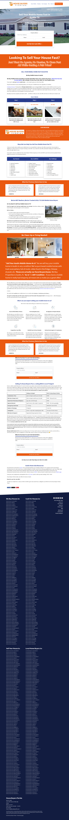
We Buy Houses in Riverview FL (11, 543)
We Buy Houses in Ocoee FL (10, 612)
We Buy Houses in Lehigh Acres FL (11, 522)
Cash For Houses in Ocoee (30, 612)
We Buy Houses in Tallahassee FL (11, 511)
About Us (52, 4)
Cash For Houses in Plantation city (31, 540)
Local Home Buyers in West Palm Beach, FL (32, 681)
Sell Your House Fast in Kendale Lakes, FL (13, 746)
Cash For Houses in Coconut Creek (31, 584)
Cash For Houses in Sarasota (30, 597)
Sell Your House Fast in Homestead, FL (12, 717)
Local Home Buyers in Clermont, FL (31, 792)
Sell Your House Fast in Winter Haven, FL (12, 770)
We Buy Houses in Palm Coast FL (11, 544)
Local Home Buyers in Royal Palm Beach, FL (32, 783)
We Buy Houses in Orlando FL (11, 505)
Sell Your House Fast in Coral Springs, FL (12, 671)
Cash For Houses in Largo (30, 551)
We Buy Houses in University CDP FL (12, 615)
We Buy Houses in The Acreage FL (11, 638)
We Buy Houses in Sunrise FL (10, 538)
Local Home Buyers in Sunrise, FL (31, 688)
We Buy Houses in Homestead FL (11, 567)
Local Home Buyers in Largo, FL (31, 701)
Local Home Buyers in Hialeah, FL (31, 658)
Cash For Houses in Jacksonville (31, 501)
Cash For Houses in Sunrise (30, 538)
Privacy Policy (60, 506)
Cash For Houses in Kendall (30, 560)
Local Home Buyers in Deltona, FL (31, 691)
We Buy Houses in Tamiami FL (11, 600)
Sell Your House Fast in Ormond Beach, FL (13, 774)
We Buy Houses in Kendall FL (10, 560)
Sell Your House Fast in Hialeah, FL (11, 658)
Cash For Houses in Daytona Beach (31, 570)
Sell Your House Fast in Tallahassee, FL (12, 660)
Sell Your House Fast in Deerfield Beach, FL (13, 704)
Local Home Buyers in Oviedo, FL (31, 779)
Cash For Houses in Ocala (30, 587)
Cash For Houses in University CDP (31, 615)
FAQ (49, 4)
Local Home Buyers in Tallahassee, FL (32, 660)
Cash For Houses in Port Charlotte (31, 586)
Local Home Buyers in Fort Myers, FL (31, 698)
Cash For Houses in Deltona (30, 541)
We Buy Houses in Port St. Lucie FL (11, 509)
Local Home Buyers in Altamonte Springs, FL (33, 773)
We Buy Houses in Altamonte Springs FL (12, 623)
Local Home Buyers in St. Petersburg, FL (32, 656)
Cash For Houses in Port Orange (31, 579)
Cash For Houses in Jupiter (30, 574)
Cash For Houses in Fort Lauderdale (31, 514)
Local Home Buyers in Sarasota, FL (31, 747)
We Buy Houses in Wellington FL (11, 577)
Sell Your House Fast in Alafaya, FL (11, 697)
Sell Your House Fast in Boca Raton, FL (12, 686)
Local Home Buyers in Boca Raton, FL (32, 686)
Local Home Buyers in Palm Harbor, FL (32, 731)
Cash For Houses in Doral (30, 576)
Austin (18, 82)
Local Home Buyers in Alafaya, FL (31, 697)
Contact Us (61, 502)
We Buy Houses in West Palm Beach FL (12, 531)
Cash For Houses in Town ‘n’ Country (31, 550)
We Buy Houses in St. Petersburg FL (12, 507)
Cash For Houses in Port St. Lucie (31, 509)
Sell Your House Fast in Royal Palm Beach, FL (13, 783)
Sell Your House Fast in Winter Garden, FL (12, 767)
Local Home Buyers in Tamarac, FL (31, 723)
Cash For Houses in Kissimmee (30, 561)
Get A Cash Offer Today (58, 500)
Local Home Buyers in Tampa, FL (31, 653)
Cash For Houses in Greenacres (31, 632)
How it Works (33, 4)
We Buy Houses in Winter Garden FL (12, 618)
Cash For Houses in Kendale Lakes (31, 596)
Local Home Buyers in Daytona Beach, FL (32, 720)
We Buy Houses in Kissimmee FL (11, 561)
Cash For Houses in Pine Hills (30, 558)
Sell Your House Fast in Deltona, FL (11, 691)
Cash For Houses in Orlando (30, 505)
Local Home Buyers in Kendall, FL (31, 710)
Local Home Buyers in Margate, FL (31, 744)
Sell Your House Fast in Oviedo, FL (11, 779)
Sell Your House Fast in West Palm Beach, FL (13, 681)
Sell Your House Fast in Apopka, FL (11, 756)
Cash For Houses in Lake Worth (31, 644)
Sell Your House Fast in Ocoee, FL (11, 761)
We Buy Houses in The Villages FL (11, 557)
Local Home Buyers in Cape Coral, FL (31, 662)
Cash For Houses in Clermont (30, 642)
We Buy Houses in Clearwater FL (11, 524)
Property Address (34, 32)
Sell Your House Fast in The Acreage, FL (12, 787)
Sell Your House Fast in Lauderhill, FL (12, 712)
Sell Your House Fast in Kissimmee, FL (12, 711)
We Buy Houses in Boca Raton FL (11, 537)
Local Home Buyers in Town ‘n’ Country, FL (32, 699)
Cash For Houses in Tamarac (30, 573)
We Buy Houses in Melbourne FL (11, 553)
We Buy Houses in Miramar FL (11, 518)
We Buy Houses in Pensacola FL (11, 607)
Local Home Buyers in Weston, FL (31, 714)
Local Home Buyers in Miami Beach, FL (32, 695)
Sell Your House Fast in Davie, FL (11, 685)
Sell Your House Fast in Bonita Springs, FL (12, 741)
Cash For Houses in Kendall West (31, 639)
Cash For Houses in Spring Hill (30, 534)
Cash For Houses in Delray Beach (31, 569)
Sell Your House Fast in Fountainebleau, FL (13, 740)
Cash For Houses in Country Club (31, 610)
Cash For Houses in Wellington (30, 577)
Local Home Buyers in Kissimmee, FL (31, 711)
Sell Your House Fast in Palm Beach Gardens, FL (13, 748)
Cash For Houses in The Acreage (31, 638)
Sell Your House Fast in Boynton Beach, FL (13, 705)
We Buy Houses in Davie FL (10, 535)
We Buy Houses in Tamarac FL (11, 573)
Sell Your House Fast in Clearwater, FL (12, 673)
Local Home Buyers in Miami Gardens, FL (32, 682)
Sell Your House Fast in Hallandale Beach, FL (13, 785)
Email (43, 37)
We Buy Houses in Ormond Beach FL (12, 625)
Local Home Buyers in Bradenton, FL (31, 743)
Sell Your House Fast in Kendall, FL (11, 710)
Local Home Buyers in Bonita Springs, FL (32, 741)
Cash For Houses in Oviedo (30, 629)
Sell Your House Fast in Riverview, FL (12, 692)
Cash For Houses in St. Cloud (30, 603)
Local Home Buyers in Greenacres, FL (32, 782)
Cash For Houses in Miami (30, 502)
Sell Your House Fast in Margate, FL (11, 744)
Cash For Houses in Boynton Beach (31, 556)
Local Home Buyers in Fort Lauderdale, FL (32, 663)
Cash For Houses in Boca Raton (31, 537)
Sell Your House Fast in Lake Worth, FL (12, 793)
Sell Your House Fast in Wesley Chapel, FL (13, 751)
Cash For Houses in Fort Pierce (31, 616)
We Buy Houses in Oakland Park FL (11, 619)
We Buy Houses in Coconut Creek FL (12, 584)
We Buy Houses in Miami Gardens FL (12, 532)
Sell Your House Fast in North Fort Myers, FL (13, 780)
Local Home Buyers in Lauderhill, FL (31, 712)
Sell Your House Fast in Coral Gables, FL (12, 759)
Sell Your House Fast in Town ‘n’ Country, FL (13, 699)
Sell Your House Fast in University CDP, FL (12, 764)
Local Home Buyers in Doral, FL (31, 725)
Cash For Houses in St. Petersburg (31, 507)
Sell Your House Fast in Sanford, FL (11, 733)
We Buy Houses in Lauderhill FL (11, 563)
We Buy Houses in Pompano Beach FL (12, 530)
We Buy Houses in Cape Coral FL (11, 512)
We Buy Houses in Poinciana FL (11, 571)
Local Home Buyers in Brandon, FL (31, 676)
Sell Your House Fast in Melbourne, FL (12, 702)
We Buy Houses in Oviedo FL (10, 629)
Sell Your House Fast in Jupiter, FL (11, 724)
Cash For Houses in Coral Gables (31, 609)
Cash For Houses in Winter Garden (31, 618)
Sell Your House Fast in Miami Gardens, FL (13, 682)
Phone (25, 37)
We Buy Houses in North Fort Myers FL (12, 631)
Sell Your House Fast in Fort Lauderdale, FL (13, 663)
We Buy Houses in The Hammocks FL (12, 589)
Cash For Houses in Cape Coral (30, 512)
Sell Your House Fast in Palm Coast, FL (12, 694)
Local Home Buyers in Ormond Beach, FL (32, 774)
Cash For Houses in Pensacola (30, 607)
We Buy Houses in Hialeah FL (10, 508)
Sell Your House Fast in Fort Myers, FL (12, 698)
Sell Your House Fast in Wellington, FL (12, 727)
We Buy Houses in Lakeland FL (11, 528)
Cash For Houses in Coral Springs (31, 521)
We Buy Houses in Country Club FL (11, 610)
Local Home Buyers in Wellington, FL (31, 727)
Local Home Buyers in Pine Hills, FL (31, 708)
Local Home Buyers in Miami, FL (31, 652)
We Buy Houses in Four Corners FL (11, 641)
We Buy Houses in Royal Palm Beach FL (12, 633)
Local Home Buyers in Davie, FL (31, 685)
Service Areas (60, 511)
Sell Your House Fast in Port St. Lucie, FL (12, 659)
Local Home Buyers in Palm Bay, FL (31, 675)
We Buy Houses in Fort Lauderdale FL (12, 514)
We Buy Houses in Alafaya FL (10, 547)
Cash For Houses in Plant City (30, 636)
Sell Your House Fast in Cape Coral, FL (12, 662)
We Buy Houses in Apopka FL (10, 606)
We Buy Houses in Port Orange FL (11, 579)
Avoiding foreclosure (11, 87)
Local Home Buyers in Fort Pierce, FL (31, 766)
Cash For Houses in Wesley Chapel (31, 602)
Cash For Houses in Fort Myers (30, 548)
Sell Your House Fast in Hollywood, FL (12, 666)
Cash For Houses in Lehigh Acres (31, 522)
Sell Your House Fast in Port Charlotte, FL (12, 735)
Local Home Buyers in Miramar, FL (31, 668)
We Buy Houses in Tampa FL (10, 504)
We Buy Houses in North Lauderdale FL (12, 622)
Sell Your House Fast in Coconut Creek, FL (13, 734)
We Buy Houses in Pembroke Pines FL (12, 515)
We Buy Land (60, 510)
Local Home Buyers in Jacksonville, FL (32, 650)
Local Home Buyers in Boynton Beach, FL (32, 705)
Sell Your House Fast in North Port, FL (12, 715)
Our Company (44, 4)
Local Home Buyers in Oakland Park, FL (32, 769)
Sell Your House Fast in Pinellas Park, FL (12, 754)
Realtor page (58, 472)
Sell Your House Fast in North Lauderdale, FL (13, 772)
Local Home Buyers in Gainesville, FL (31, 669)
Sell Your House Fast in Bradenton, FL (12, 743)
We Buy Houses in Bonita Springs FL (12, 592)
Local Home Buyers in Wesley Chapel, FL (32, 751)
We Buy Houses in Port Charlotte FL (12, 586)
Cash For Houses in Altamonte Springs (32, 623)
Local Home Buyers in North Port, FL (31, 715)
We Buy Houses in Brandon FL (11, 527)
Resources (61, 505)
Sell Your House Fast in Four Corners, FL (12, 790)
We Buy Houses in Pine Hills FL (11, 558)
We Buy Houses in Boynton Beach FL (12, 556)
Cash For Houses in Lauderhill (30, 563)
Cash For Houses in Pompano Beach (31, 530)
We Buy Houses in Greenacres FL (11, 632)
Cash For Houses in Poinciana (30, 571)
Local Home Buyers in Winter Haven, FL (32, 770)
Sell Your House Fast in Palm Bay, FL (12, 675)
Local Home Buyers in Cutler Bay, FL (31, 776)
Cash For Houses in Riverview (30, 543)
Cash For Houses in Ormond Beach (31, 625)
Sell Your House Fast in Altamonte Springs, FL (13, 773)
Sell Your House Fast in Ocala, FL (11, 737)
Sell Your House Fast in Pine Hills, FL (12, 708)
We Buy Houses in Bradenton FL (11, 593)
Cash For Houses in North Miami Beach (32, 628)
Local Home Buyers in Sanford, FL (31, 733)
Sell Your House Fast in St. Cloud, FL (12, 753)
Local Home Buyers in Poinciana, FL (31, 721)
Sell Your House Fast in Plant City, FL (12, 786)
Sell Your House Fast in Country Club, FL (12, 760)
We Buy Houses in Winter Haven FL (11, 620)
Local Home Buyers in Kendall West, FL (32, 789)
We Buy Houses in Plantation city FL (12, 540)
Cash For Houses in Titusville (30, 613)
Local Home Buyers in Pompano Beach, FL (32, 679)
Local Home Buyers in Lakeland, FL (31, 678)
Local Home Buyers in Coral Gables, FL (32, 759)
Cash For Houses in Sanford (30, 583)
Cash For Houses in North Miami (31, 580)
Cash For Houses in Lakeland (30, 528)
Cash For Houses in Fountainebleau (31, 590)
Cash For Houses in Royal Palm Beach (32, 633)
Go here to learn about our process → (47, 288)
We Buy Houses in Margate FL (11, 594)
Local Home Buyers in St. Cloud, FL (31, 753)
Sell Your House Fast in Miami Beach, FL (12, 695)
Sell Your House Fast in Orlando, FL (11, 655)
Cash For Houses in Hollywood (30, 517)
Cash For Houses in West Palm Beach (31, 531)
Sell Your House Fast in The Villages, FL (12, 707)
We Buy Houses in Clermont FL (11, 642)
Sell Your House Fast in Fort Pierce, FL (12, 766)
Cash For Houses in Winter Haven (31, 620)
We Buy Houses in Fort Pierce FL (11, 616)
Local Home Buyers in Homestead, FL (32, 717)
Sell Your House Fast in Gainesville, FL (12, 669)
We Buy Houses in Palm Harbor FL (11, 582)
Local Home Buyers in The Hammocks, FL (32, 738)
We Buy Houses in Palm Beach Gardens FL (13, 599)
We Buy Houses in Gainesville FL (11, 519)
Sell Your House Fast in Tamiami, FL (11, 750)
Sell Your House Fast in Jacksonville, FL (12, 650)
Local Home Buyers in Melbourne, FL (31, 702)
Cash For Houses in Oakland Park (31, 619)
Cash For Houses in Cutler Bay (30, 626)
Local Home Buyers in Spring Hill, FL (31, 684)
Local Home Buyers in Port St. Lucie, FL (32, 659)
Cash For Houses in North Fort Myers (31, 631)
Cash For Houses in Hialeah (30, 508)
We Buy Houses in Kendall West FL (11, 639)
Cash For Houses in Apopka (30, 606)
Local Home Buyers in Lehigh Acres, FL (32, 672)
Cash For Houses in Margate (30, 594)
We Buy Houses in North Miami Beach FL (12, 628)
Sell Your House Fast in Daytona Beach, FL (13, 720)
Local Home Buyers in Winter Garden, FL (32, 767)
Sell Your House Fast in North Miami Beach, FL (13, 777)
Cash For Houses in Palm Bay (30, 525)
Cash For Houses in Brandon (30, 527)
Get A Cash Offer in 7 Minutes (56, 10)
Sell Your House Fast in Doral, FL (11, 725)
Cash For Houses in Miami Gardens (31, 532)
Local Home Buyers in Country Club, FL (32, 760)
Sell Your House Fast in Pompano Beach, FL (13, 679)
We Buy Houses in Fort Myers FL (11, 548)
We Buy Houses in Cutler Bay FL (11, 626)
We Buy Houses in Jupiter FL (10, 574)
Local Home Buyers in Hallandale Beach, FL (32, 785)
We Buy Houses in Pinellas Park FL (11, 605)
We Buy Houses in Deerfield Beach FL (12, 554)
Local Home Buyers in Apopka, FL (31, 756)
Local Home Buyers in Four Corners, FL (32, 790)
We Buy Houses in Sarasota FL (11, 597)
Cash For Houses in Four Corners (31, 641)
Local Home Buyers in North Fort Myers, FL (32, 780)
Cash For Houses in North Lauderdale (32, 622)
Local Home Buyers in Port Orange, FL (32, 728)
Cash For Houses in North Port (30, 566)
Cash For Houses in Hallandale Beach (31, 635)
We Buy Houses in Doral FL (10, 576)
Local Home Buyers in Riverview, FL (31, 692)
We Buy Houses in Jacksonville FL (11, 501)
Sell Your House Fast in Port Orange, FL (12, 728)
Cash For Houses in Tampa (30, 504)
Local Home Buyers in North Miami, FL (32, 730)
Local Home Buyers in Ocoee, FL (31, 761)
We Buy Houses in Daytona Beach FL (12, 570)
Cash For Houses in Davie (30, 535)
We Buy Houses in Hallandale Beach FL (12, 635)
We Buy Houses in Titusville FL (11, 613)
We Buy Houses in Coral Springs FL (11, 521)
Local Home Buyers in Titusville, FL (31, 763)
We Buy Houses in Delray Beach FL (11, 569)
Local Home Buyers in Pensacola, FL (31, 757)
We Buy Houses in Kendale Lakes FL (12, 596)
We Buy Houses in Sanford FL (11, 583)
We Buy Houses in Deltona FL (11, 541)
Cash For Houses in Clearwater (30, 524)
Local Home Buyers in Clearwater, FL (31, 673)
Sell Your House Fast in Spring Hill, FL (12, 684)
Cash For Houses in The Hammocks (31, 589)
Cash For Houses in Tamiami (30, 600)
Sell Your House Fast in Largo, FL (11, 701)
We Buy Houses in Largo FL (10, 551)
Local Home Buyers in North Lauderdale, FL (33, 772)
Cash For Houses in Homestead (31, 567)
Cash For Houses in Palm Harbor (31, 582)
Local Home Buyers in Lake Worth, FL (32, 793)
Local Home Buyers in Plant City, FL (31, 786)
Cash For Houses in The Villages (31, 557)
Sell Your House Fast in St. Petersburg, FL (13, 656)
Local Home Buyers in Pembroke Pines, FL (32, 665)
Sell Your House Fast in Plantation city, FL (12, 689)
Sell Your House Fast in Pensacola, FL (12, 757)
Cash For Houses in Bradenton (30, 593)
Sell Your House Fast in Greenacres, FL (12, 782)
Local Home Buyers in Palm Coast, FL (31, 694)
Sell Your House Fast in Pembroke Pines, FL (13, 665)
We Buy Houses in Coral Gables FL (11, 609)
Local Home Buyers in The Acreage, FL (32, 787)
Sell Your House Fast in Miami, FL (11, 652)
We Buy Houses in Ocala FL (10, 587)
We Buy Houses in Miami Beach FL (11, 545)
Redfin (35, 472)
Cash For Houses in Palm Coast (30, 544)
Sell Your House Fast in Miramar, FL (11, 668)
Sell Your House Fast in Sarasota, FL (12, 747)
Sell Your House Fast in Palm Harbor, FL (12, 731)
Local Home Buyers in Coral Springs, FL (32, 671)
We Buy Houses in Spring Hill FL (11, 534)
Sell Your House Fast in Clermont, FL (12, 792)
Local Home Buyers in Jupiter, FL (31, 724)
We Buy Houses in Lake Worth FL (11, 644)
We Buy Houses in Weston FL (10, 564)
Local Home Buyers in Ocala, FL (31, 737)
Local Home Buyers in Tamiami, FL (31, 750)
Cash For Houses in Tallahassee (31, 511)
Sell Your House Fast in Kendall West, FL (12, 789)
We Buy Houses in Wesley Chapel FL (12, 602)
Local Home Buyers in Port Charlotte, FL (32, 735)
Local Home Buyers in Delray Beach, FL (32, 718)
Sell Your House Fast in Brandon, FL (11, 676)
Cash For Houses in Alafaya (30, 547)
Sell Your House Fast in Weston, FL (11, 714)
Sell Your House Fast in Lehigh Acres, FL (12, 672)
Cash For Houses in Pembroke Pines (31, 515)
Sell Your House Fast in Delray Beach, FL (12, 718)
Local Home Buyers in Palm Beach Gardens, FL (33, 748)
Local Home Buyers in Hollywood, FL (31, 666)
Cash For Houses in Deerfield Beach (31, 554)
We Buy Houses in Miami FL (10, 502)
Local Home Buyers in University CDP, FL (32, 764)
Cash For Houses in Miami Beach (31, 545)
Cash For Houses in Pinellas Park (31, 605)
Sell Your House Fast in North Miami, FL (12, 730)
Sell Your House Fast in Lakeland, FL (12, 678)
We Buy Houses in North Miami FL (11, 580)
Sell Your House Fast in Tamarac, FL (12, 723)
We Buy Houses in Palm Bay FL (11, 525)
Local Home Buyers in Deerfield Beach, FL (32, 704)
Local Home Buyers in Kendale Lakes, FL (32, 746)
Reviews (39, 4)
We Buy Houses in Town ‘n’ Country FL (12, 550)
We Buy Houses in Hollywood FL (11, 517)
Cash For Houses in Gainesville (30, 519)
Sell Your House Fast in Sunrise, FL (11, 688)
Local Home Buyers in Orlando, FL (31, 655)
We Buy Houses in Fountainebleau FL (12, 590)
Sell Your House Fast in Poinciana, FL (12, 721)
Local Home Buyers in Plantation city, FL (32, 689)
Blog (62, 508)
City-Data (31, 474)
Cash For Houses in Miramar (30, 518)
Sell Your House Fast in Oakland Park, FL (12, 769)
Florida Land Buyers (59, 513)
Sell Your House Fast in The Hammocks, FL (13, 738)
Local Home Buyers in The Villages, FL (32, 707)
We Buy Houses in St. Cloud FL (11, 603)
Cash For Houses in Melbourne (30, 553)
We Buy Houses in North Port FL (11, 566)
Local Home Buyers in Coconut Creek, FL (32, 734)
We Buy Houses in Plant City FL (11, 636)
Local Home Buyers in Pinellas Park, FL (32, 754)
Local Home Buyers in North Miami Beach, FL (33, 777)
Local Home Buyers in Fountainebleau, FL (32, 740)
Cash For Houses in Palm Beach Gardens (32, 599)
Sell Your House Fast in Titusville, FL (12, 763)
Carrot (22, 815)
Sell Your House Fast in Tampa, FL (11, 653)
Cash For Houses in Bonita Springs (31, 592)
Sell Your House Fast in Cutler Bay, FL (12, 776)
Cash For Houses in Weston (30, 564)
